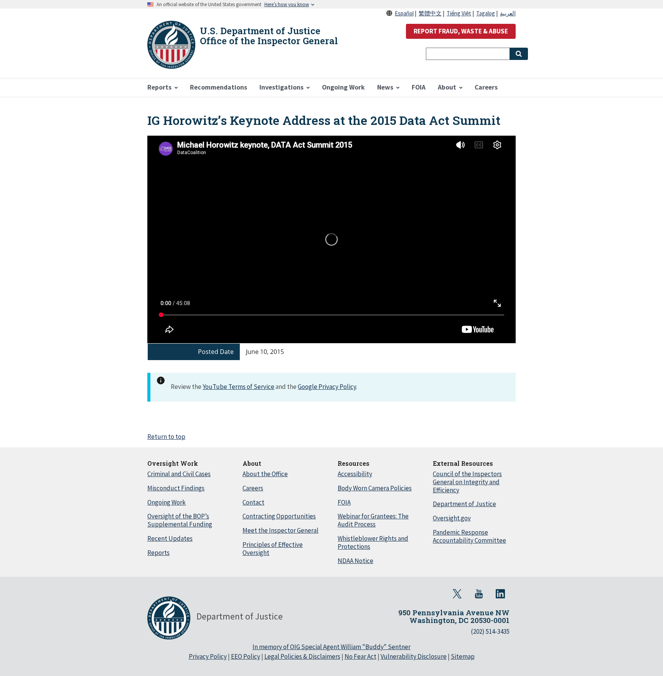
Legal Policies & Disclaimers (302, 656)
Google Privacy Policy (327, 386)
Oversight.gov (452, 518)
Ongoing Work (166, 502)
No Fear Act (360, 656)
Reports (158, 552)
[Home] (171, 45)
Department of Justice (464, 504)
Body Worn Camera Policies (375, 488)
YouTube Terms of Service (238, 386)
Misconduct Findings (176, 488)
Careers (252, 488)
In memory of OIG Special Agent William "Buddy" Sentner (331, 647)
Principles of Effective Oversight (272, 548)
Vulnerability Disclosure (414, 656)
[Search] (519, 54)
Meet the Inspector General (280, 530)
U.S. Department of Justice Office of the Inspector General (269, 36)
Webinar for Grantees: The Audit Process (373, 520)
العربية (508, 13)
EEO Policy (245, 656)
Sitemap (463, 656)
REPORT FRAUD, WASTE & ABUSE (461, 31)
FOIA (344, 502)
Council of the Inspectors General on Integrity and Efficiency (467, 482)
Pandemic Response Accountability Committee (469, 536)
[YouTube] (479, 594)
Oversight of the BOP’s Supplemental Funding (179, 520)
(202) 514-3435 (490, 631)
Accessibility (355, 474)
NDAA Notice (355, 560)
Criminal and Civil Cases (179, 474)
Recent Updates (170, 538)
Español (404, 13)
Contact (253, 502)
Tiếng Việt (459, 13)
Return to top (166, 436)
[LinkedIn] (500, 594)
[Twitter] (457, 594)
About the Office (265, 474)
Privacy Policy (208, 656)
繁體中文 (430, 13)
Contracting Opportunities (279, 516)
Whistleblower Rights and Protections (373, 542)
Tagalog (485, 13)
